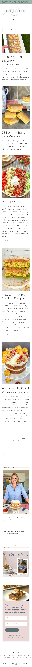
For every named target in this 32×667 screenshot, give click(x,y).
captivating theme (18, 663)
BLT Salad (8, 202)
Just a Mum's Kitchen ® (16, 11)
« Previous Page (8, 437)
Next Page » (21, 440)
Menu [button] (17, 19)
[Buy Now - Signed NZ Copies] (16, 577)
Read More (5, 240)
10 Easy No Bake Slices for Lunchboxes (13, 60)
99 (13, 440)
